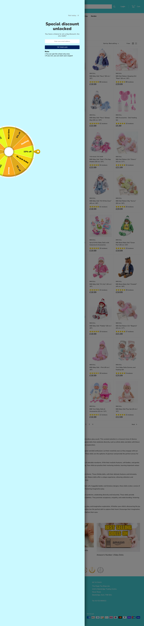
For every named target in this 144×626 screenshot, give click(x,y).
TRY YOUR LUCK (62, 47)
